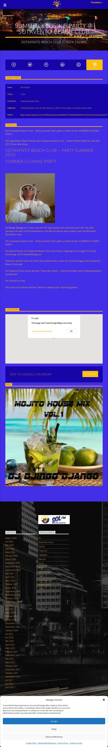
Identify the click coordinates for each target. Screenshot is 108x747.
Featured (43, 550)
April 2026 (9, 548)
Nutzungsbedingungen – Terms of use (53, 743)
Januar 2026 (10, 559)
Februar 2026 (11, 555)
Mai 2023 (9, 641)
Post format (44, 572)
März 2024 (10, 612)
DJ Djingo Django (14, 227)
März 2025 (10, 580)
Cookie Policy (31, 743)
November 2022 (12, 655)
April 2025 (9, 577)
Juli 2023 (9, 634)
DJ (40, 538)
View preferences (54, 736)
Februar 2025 (11, 584)
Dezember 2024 (12, 591)
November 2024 (12, 595)
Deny (54, 729)
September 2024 (13, 602)
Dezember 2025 (12, 562)
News (41, 567)
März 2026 (10, 552)
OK (71, 331)
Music (41, 563)
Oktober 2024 (11, 598)
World (41, 588)
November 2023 (12, 627)
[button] (103, 699)
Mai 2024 (9, 609)
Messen (42, 559)
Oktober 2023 (11, 630)
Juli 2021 (9, 680)
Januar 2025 (10, 587)
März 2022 (10, 662)
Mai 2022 (9, 658)
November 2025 (12, 566)
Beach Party (54, 18)
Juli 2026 (9, 541)
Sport (41, 576)
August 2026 (10, 538)
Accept (54, 721)
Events (42, 546)
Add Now (90, 374)
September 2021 (13, 676)
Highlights (43, 555)
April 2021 (9, 687)
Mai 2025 (9, 573)
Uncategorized (45, 580)
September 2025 (13, 570)
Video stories (45, 584)
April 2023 (9, 644)
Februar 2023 (11, 651)
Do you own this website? (42, 331)
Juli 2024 (9, 605)
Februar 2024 (11, 616)
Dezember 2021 (12, 669)
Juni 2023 (9, 637)
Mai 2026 (9, 545)
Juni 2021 (9, 683)
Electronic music (46, 542)
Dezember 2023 (12, 623)
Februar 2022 (11, 666)
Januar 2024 (10, 619)
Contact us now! (75, 743)
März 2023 (10, 648)
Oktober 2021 (11, 673)
